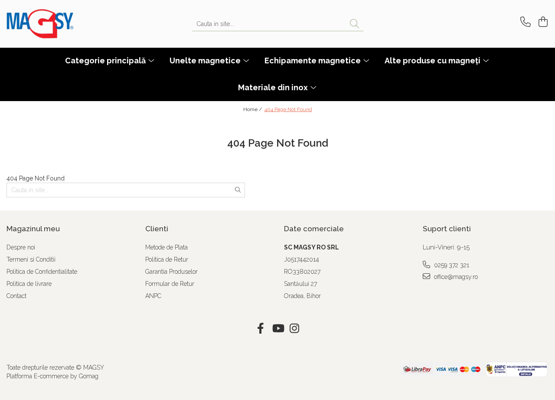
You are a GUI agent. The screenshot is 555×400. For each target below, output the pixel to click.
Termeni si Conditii (31, 259)
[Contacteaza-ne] (524, 21)
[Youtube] (277, 329)
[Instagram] (294, 329)
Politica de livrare (29, 283)
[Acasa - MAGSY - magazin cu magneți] (50, 24)
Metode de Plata (166, 247)
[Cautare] (354, 24)
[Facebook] (260, 329)
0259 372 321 (450, 265)
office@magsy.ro (455, 276)
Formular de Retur (169, 283)
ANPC (153, 295)
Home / (253, 109)
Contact (16, 295)
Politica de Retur (166, 259)
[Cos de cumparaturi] (541, 21)
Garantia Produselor (171, 271)
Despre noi (21, 247)
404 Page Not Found (288, 109)
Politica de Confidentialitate (42, 271)
